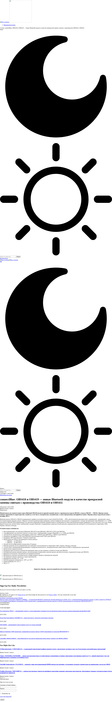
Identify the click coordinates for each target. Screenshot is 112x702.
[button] (1, 261)
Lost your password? (6, 696)
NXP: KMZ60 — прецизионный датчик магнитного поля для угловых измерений (20, 624)
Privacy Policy (53, 595)
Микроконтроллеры (6, 495)
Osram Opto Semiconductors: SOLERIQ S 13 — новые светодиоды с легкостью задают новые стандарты (26, 618)
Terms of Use (21, 595)
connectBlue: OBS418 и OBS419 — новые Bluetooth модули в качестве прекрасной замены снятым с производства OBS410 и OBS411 (34, 638)
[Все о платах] (9, 260)
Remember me (6, 693)
